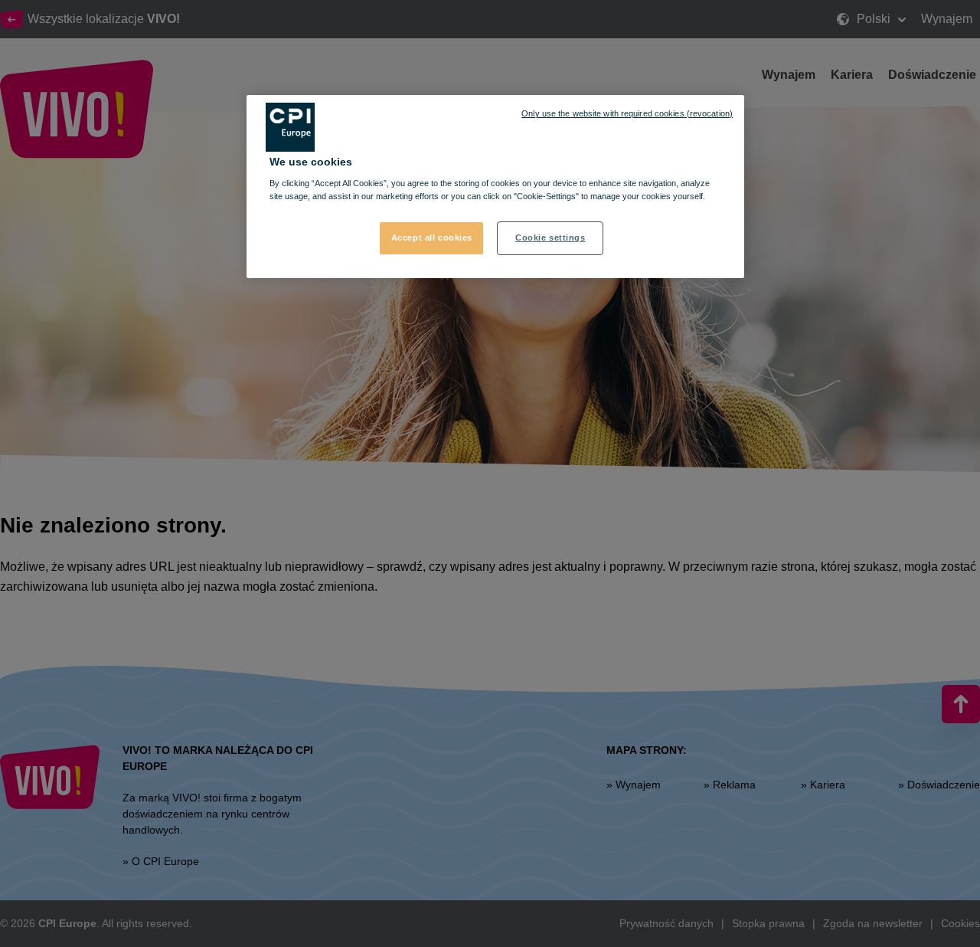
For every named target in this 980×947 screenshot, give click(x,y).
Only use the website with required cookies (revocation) (627, 113)
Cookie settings (550, 237)
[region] (495, 187)
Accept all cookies (431, 237)
